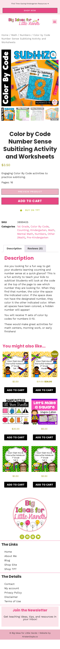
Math (14, 35)
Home (4, 35)
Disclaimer (11, 596)
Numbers (25, 35)
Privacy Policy (13, 592)
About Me (10, 556)
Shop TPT (10, 569)
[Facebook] (27, 537)
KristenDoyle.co (30, 636)
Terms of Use (12, 601)
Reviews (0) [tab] (35, 248)
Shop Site (10, 564)
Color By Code (40, 226)
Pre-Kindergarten (37, 237)
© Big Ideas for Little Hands (23, 633)
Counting (23, 230)
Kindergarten (38, 230)
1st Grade (23, 226)
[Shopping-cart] (38, 537)
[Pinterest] (32, 537)
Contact (9, 583)
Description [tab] (14, 248)
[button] (54, 21)
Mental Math (25, 233)
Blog (7, 560)
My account (11, 588)
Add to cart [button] (15, 390)
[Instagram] (22, 537)
